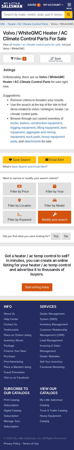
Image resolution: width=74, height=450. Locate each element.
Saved (33, 4)
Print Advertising (13, 361)
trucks (14, 123)
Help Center (11, 319)
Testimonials (11, 329)
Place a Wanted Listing (17, 366)
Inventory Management (54, 324)
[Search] (68, 14)
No (66, 236)
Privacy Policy (12, 443)
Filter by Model (55, 205)
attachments (32, 141)
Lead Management (51, 340)
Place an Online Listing (17, 335)
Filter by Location (19, 205)
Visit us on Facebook (16, 377)
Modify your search (54, 219)
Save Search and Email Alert (29, 166)
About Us (9, 313)
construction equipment (46, 123)
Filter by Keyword (19, 219)
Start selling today (37, 287)
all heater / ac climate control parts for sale (34, 44)
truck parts (33, 136)
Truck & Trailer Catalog (53, 410)
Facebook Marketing (52, 366)
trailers (24, 123)
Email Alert (56, 159)
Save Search (21, 159)
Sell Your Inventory (51, 361)
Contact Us (10, 324)
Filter (19, 58)
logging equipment (22, 127)
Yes (55, 236)
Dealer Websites (50, 356)
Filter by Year (55, 191)
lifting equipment (48, 127)
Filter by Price (19, 191)
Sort (57, 58)
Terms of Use (31, 443)
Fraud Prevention (14, 372)
